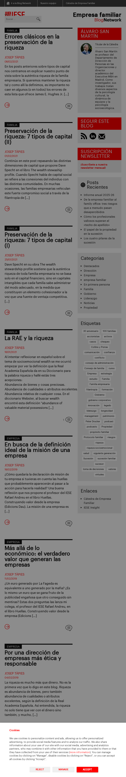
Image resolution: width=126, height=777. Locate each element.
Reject (40, 769)
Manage (63, 769)
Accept (87, 769)
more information (80, 752)
